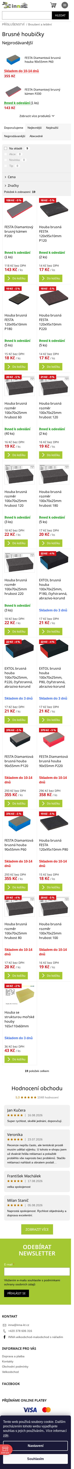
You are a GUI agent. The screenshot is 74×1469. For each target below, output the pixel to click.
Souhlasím (35, 1459)
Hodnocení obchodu (37, 1088)
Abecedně (36, 136)
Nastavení (35, 1445)
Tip (13, 165)
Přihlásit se (16, 1293)
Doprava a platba (13, 1356)
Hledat (60, 15)
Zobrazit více (37, 1229)
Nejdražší (52, 127)
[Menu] (65, 5)
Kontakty (7, 1361)
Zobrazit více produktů (35, 116)
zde (5, 1435)
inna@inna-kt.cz (18, 1325)
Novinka (17, 160)
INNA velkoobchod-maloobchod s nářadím (35, 1337)
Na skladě (18, 148)
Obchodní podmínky (15, 1366)
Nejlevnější (35, 127)
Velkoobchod (10, 1371)
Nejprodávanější (14, 136)
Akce (15, 154)
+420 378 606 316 (20, 1330)
